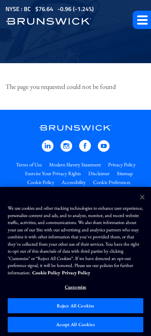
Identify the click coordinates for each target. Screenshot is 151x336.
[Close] (142, 197)
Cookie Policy (40, 182)
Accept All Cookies (75, 324)
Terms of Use (29, 164)
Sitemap (125, 173)
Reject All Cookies (75, 306)
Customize (75, 287)
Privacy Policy (122, 164)
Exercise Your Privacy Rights (53, 173)
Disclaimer (99, 173)
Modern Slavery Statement (75, 164)
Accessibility (74, 182)
